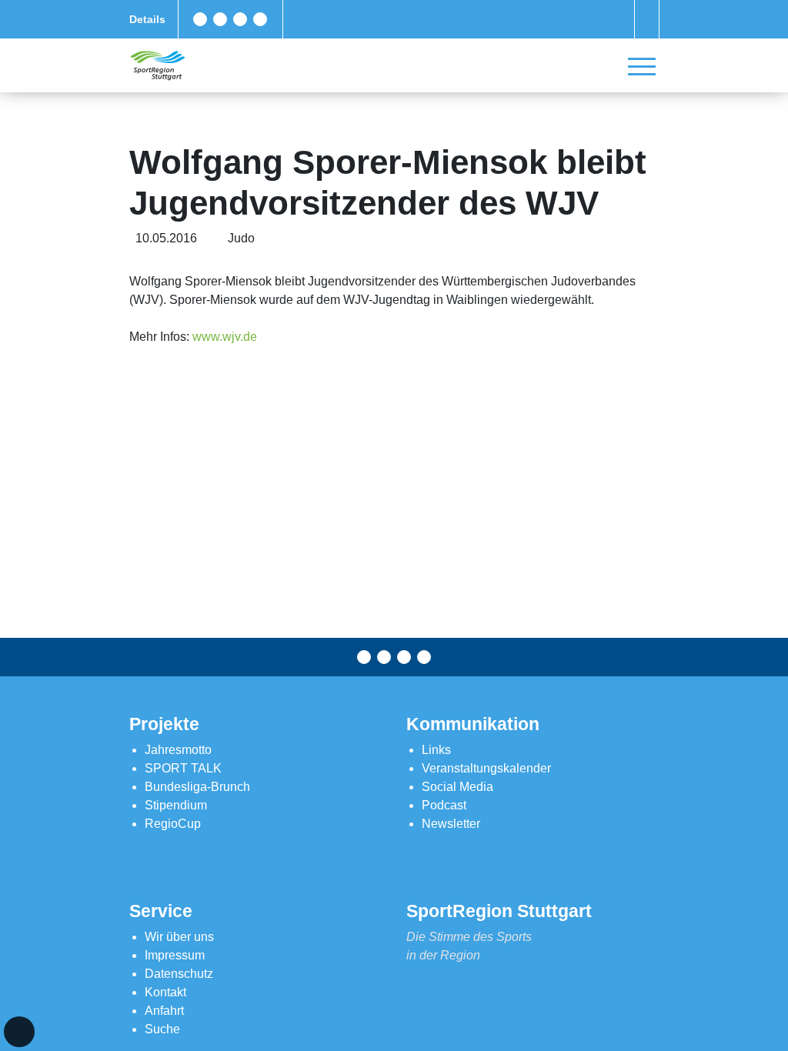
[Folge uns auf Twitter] (220, 19)
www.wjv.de (224, 336)
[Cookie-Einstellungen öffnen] (19, 1031)
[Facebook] (200, 19)
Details (147, 19)
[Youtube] (260, 19)
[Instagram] (240, 19)
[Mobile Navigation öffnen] (642, 66)
